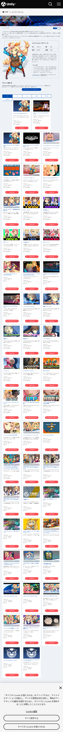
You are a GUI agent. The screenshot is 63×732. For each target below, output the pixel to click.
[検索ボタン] (50, 4)
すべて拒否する (31, 718)
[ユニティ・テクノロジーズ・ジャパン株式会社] (8, 4)
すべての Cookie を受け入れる (31, 726)
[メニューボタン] (59, 4)
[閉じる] (60, 688)
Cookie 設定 (31, 711)
